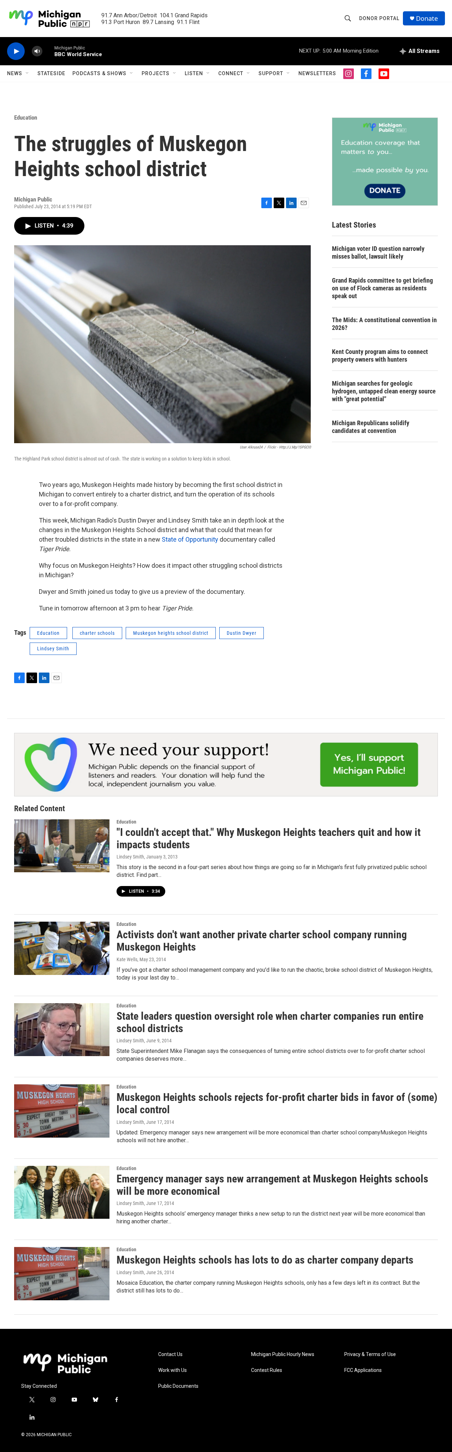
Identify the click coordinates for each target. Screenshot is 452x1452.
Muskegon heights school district (170, 633)
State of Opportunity (190, 539)
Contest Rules (266, 1370)
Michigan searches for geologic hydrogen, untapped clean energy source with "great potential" (384, 391)
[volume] (37, 51)
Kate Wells (127, 959)
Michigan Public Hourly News (282, 1354)
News (14, 73)
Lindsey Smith (53, 648)
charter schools (97, 633)
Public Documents (178, 1386)
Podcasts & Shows (99, 73)
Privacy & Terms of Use (370, 1354)
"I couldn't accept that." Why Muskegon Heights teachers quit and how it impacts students (269, 838)
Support (270, 73)
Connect (230, 73)
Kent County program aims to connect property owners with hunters (380, 355)
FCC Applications (363, 1370)
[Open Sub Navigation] (27, 73)
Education (25, 117)
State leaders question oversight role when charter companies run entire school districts (270, 1022)
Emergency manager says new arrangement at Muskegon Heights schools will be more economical (272, 1185)
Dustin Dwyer (241, 633)
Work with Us (172, 1370)
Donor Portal (379, 18)
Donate (427, 18)
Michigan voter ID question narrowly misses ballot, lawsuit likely (378, 252)
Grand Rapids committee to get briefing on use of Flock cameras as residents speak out (382, 288)
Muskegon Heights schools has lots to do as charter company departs (265, 1260)
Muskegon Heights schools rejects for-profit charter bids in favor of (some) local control (277, 1103)
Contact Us (170, 1354)
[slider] (48, 51)
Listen (194, 73)
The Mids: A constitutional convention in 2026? (384, 323)
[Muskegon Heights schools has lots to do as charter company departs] (61, 1273)
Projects (156, 73)
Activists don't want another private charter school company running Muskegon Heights (262, 940)
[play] (16, 51)
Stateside (51, 73)
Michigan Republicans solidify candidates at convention (370, 426)
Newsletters (317, 73)
